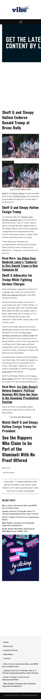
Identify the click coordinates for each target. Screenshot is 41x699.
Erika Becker (10, 472)
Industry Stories (11, 650)
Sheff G (5, 193)
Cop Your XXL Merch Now (20, 189)
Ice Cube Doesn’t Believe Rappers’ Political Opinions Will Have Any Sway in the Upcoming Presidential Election (20, 394)
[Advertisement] (20, 84)
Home (6, 642)
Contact (7, 658)
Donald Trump (20, 196)
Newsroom (6, 468)
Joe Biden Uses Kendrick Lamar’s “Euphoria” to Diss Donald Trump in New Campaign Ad (20, 264)
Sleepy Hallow (18, 193)
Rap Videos (8, 654)
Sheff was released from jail (13, 295)
